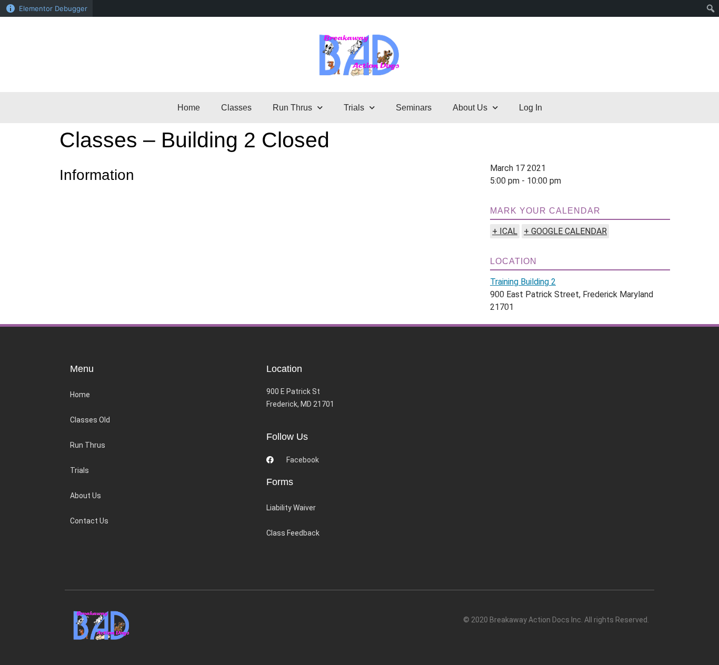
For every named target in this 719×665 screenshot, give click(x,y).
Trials (79, 470)
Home (188, 107)
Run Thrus (87, 445)
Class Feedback (292, 533)
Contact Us (89, 521)
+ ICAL (504, 231)
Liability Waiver (291, 507)
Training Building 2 (523, 282)
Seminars (414, 107)
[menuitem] (711, 8)
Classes (236, 107)
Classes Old (90, 420)
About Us (85, 495)
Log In (530, 107)
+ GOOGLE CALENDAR (565, 231)
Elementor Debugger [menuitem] (53, 8)
